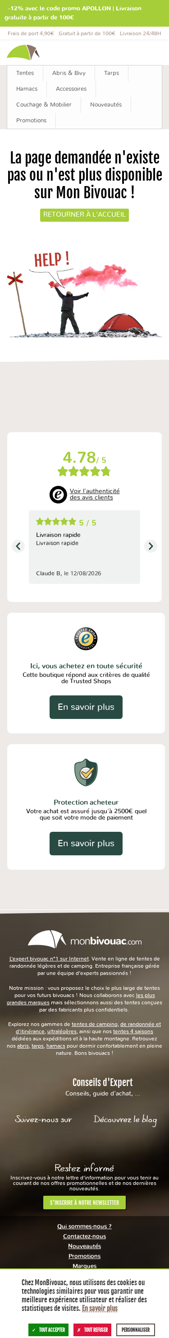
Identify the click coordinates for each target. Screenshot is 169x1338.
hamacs (55, 1046)
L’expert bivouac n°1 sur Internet (49, 958)
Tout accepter (52, 1330)
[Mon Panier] (151, 53)
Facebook (43, 1143)
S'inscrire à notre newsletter (84, 1202)
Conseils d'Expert (102, 1087)
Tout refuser (96, 1330)
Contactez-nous (84, 1237)
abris (23, 1046)
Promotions (84, 1256)
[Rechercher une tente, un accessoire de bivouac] (102, 53)
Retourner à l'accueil (84, 214)
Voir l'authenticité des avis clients (95, 494)
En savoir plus (86, 707)
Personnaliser (136, 1330)
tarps (38, 1046)
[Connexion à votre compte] (125, 53)
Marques (84, 1266)
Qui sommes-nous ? (84, 1227)
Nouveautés (84, 1246)
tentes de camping (95, 1024)
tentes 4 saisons (133, 1031)
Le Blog (125, 1143)
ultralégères (62, 1031)
